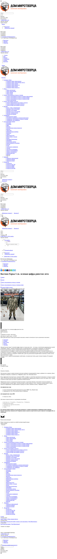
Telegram (5, 41)
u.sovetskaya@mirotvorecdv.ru (8, 36)
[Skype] (13, 270)
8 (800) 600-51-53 (5, 20)
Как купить (6, 342)
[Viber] (9, 270)
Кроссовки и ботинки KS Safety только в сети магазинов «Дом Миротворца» (19, 521)
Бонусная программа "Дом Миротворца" (10, 524)
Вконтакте (5, 40)
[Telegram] (15, 270)
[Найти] (2, 15)
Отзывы (5, 341)
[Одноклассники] (3, 270)
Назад (9, 241)
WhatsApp (5, 42)
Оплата (5, 343)
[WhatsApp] (11, 270)
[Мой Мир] (5, 270)
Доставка (5, 344)
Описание (5, 339)
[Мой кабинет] (1, 211)
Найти (2, 548)
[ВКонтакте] (1, 270)
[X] (7, 270)
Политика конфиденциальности (9, 545)
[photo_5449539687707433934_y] (12, 320)
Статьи (2, 516)
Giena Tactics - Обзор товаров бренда (9, 519)
